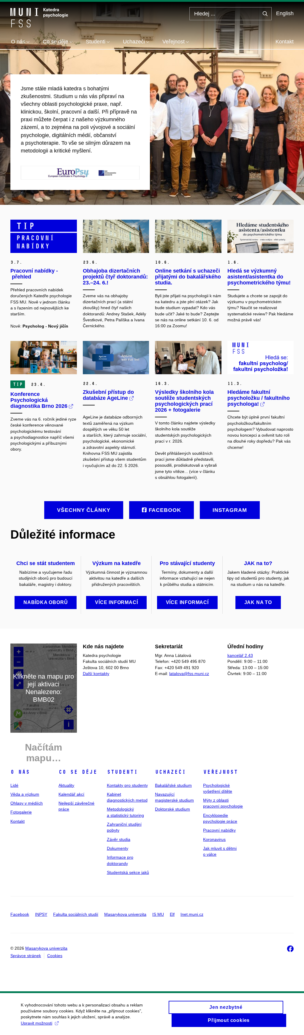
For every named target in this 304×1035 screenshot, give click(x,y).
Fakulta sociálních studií (75, 914)
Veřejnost (220, 772)
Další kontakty (96, 673)
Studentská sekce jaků (128, 872)
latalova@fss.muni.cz (189, 673)
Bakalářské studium (173, 785)
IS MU (158, 914)
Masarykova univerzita (125, 914)
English (285, 13)
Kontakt (285, 42)
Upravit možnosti (36, 1023)
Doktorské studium (172, 809)
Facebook (19, 914)
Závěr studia (118, 839)
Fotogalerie (21, 812)
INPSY (41, 914)
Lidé (14, 785)
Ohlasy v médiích (26, 803)
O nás (20, 772)
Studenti (122, 772)
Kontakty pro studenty (127, 785)
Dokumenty (117, 848)
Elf (172, 914)
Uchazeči (170, 772)
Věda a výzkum (24, 794)
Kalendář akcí (71, 794)
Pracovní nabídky (219, 830)
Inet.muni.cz (191, 914)
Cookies (54, 955)
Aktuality (66, 785)
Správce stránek (25, 955)
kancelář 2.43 (240, 655)
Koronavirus (214, 839)
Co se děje (77, 772)
